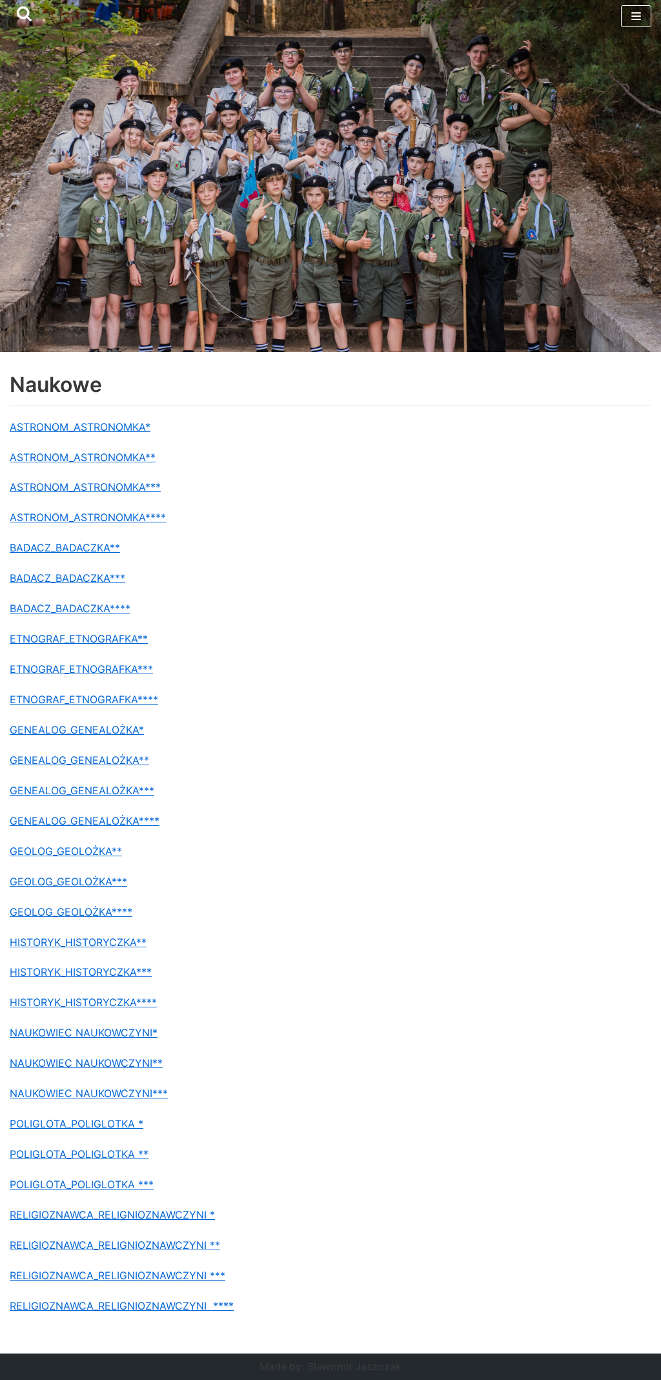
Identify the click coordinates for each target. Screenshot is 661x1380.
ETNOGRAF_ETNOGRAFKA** (79, 638)
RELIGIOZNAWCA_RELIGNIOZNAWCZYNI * (112, 1214)
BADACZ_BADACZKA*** (67, 578)
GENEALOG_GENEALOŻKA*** (82, 790)
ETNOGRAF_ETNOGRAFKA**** (84, 699)
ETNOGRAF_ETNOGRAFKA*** (81, 669)
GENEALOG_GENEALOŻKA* (77, 729)
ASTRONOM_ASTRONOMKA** (83, 457)
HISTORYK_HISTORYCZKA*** (81, 971)
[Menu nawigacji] (636, 16)
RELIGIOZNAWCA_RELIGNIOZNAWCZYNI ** (115, 1245)
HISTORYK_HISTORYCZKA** (78, 942)
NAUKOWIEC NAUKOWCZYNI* (84, 1032)
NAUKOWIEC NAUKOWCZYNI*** (89, 1093)
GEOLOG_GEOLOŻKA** (66, 851)
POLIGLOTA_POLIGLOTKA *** (82, 1184)
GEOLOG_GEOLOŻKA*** (68, 881)
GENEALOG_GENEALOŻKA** (79, 760)
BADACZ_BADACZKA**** (70, 608)
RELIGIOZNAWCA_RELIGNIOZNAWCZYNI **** (122, 1305)
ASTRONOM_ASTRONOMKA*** (85, 486)
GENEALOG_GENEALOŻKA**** (84, 820)
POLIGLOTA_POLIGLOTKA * (76, 1123)
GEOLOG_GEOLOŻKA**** (71, 911)
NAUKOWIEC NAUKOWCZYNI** (86, 1062)
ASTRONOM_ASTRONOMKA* (80, 426)
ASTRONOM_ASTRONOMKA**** (88, 517)
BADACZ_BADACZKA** (65, 547)
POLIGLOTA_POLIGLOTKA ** (79, 1154)
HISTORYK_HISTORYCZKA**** (83, 1002)
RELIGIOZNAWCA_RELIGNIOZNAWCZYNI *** (117, 1275)
